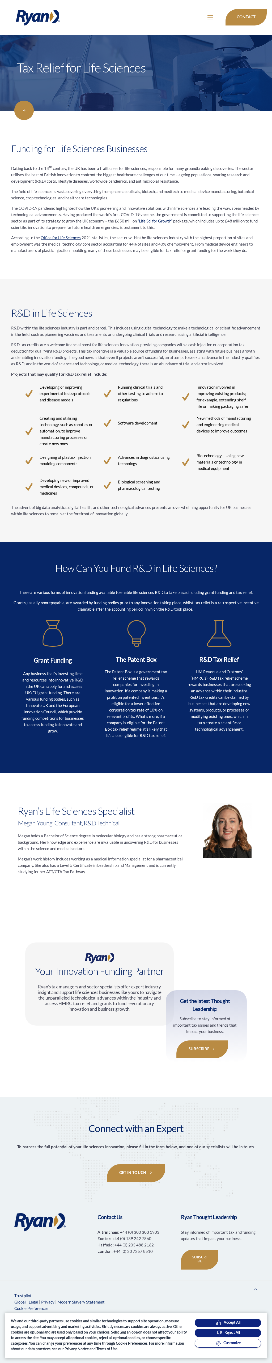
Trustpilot (23, 1295)
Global (20, 1302)
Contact (246, 17)
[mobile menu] (210, 17)
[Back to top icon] (256, 1289)
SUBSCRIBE (199, 1259)
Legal (33, 1302)
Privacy (47, 1302)
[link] (24, 110)
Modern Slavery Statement (81, 1302)
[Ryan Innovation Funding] (32, 17)
